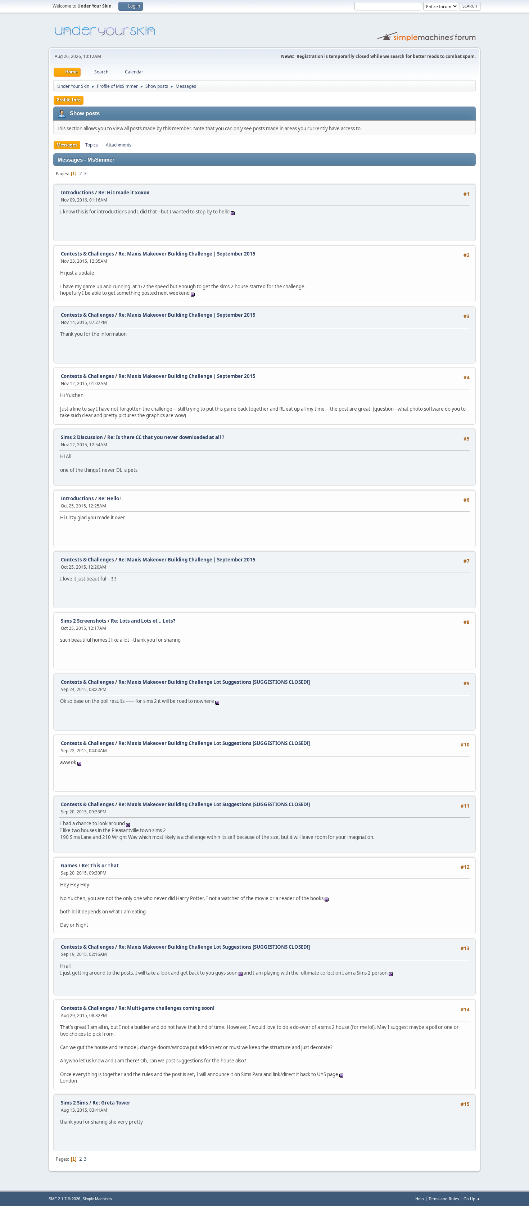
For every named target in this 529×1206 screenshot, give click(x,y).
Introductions (77, 192)
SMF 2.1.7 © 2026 (64, 1199)
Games (69, 865)
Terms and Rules (444, 1198)
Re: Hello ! (110, 498)
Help (419, 1198)
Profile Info (68, 100)
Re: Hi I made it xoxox (123, 192)
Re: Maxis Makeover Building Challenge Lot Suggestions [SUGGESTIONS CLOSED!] (214, 682)
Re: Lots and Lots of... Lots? (143, 621)
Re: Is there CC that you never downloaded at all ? (165, 437)
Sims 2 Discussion (82, 437)
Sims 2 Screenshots (84, 621)
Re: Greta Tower (111, 1102)
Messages (66, 145)
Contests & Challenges (87, 253)
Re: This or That (100, 865)
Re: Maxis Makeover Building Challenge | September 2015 (187, 253)
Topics (91, 145)
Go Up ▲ (472, 1198)
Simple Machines (97, 1199)
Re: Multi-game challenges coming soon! (166, 1008)
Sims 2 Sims (74, 1102)
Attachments (118, 145)
